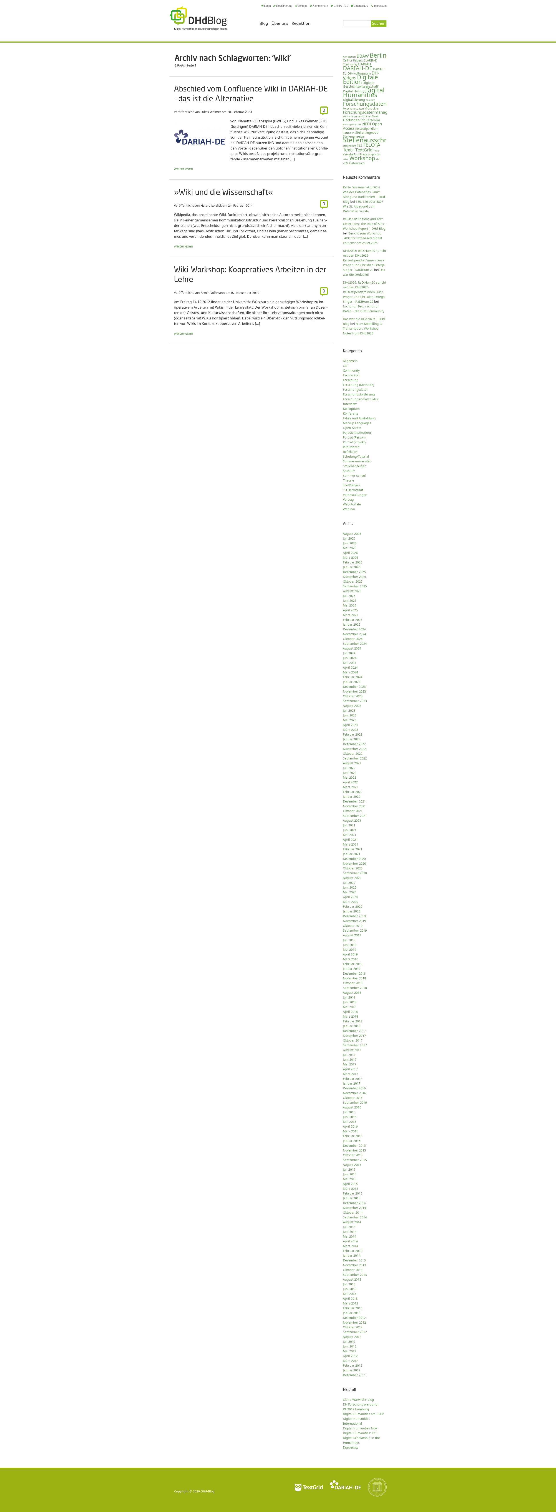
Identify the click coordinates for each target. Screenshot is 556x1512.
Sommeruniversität (357, 461)
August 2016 (352, 1107)
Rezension (348, 132)
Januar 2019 (351, 969)
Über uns (279, 23)
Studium (349, 471)
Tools (376, 150)
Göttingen (351, 120)
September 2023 (355, 701)
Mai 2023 (349, 720)
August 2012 (352, 1337)
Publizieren (351, 447)
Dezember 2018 (354, 973)
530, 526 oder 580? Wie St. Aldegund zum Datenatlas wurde (363, 206)
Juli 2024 (349, 653)
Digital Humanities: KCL (360, 1433)
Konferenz (373, 120)
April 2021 (350, 839)
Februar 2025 (352, 620)
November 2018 (354, 978)
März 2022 (350, 787)
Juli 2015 (349, 1169)
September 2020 (355, 873)
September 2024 (355, 643)
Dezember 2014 (354, 1203)
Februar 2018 (352, 1021)
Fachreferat (351, 375)
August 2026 (352, 534)
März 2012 (350, 1361)
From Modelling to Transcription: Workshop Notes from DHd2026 (362, 328)
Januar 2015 (351, 1198)
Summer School (354, 476)
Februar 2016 (352, 1136)
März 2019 (350, 959)
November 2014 (354, 1208)
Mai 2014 (349, 1236)
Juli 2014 (349, 1227)
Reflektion (350, 452)
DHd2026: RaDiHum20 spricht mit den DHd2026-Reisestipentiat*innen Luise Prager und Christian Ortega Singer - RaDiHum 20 (364, 292)
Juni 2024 (349, 658)
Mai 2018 (349, 1007)
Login (267, 6)
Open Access (352, 428)
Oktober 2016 (352, 1098)
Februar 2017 (352, 1079)
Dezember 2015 (354, 1145)
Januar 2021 (351, 854)
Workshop (362, 158)
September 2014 (355, 1217)
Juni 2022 (349, 773)
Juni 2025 (349, 600)
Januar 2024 (351, 682)
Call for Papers (353, 60)
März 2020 (350, 902)
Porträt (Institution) (357, 432)
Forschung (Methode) (358, 385)
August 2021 (352, 820)
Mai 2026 (349, 548)
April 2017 (350, 1069)
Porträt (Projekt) (354, 442)
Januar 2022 (351, 796)
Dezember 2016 (354, 1088)
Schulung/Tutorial (356, 456)
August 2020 (352, 878)
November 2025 (354, 577)
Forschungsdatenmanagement (371, 112)
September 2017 (355, 1045)
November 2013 (354, 1265)
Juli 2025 (349, 596)
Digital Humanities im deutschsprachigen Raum (198, 18)
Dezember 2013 (354, 1260)
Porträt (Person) (354, 437)
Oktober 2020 (352, 868)
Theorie (348, 480)
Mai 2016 (349, 1122)
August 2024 (352, 648)
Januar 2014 (351, 1255)
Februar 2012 (352, 1365)
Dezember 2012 (354, 1318)
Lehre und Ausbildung (359, 418)
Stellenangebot (366, 132)
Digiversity (350, 1447)
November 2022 (354, 749)
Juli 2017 (349, 1055)
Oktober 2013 (352, 1270)
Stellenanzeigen (354, 466)
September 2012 (355, 1332)
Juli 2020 (349, 883)
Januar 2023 (351, 739)
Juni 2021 (349, 830)
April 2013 (350, 1298)
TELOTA (371, 144)
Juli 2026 (349, 538)
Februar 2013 (352, 1308)
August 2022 (352, 763)
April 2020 (350, 897)
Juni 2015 (349, 1174)
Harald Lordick (211, 205)
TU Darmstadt (353, 490)
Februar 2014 (352, 1251)
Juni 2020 (349, 887)
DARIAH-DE (341, 6)
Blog (264, 23)
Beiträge (303, 6)
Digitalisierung (354, 99)
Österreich (357, 163)
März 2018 (350, 1016)
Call (345, 366)
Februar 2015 (352, 1193)
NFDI (366, 123)
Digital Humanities (364, 92)
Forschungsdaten (365, 103)
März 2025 (350, 615)
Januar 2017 (351, 1083)
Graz (375, 116)
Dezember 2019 (354, 916)
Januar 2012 (351, 1370)
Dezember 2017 (354, 1031)
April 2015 (350, 1184)
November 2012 (354, 1322)
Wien (346, 159)
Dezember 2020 (354, 859)
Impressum (380, 6)
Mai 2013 (349, 1294)
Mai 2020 (349, 892)
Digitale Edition (360, 79)
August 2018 (352, 992)
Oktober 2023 (352, 696)
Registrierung (284, 6)
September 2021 (355, 816)
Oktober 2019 (352, 926)
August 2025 (352, 591)
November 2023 (354, 691)
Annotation (349, 56)
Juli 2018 (349, 997)
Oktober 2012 (352, 1327)
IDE (363, 120)
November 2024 (354, 634)
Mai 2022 (349, 777)
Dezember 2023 (354, 687)
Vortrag (348, 499)
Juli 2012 (349, 1341)
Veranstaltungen (355, 495)
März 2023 (350, 730)
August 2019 (352, 935)
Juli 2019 (349, 940)
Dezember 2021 (354, 801)
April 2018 (350, 1012)
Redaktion (301, 23)
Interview (350, 404)
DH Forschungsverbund (360, 1404)
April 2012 (350, 1356)
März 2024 (350, 672)
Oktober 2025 (352, 581)
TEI (359, 145)
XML (378, 159)
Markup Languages (357, 423)
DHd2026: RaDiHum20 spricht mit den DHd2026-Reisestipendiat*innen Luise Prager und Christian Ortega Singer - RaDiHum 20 (364, 260)
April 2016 (350, 1126)
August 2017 (352, 1050)
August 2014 (352, 1222)
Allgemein (350, 361)
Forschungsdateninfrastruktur (361, 108)
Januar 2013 (351, 1313)
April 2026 (350, 553)
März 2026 (350, 557)
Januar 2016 (351, 1141)
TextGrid (363, 150)
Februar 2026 (352, 562)
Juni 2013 (349, 1289)
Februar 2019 (352, 964)
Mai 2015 (349, 1179)
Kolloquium (351, 409)
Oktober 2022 (352, 753)
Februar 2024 (352, 677)
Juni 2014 (349, 1232)
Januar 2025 (351, 624)
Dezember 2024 (354, 629)
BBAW (363, 56)
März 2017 (350, 1074)
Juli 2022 (349, 768)
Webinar (349, 509)
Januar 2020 (351, 911)
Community (351, 370)
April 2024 (350, 667)
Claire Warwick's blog (358, 1399)
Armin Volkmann (213, 293)
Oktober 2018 (352, 983)
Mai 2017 (349, 1064)
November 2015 (354, 1150)
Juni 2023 (349, 715)
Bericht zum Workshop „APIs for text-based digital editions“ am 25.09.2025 (362, 238)
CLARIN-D (370, 60)
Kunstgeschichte (352, 124)
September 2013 (355, 1275)
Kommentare (320, 6)
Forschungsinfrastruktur (357, 116)
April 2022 (350, 782)
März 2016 (350, 1131)
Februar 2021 (352, 849)
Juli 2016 (349, 1112)
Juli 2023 (349, 710)
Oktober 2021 (352, 811)
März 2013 (350, 1303)
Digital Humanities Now (360, 1428)
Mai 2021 (349, 835)
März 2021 (350, 844)
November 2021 (354, 806)
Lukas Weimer (211, 112)
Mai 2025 (349, 605)
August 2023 (352, 706)
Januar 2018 (351, 1026)
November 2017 (354, 1035)
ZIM (345, 163)
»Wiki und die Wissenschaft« (223, 192)
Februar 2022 (352, 792)
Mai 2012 (349, 1351)
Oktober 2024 (352, 639)
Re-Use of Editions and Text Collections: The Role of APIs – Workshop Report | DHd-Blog (364, 224)
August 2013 (352, 1279)
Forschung (350, 380)
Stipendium (349, 145)
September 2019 (355, 930)
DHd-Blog (208, 1491)
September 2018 (355, 988)
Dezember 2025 (354, 572)
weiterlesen (183, 168)
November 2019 (354, 921)
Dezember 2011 (354, 1375)
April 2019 (350, 954)
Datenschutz (361, 6)
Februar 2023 (352, 734)
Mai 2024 (349, 663)
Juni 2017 (349, 1059)
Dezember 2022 (354, 744)
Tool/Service (351, 485)
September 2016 (355, 1102)
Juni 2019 (349, 945)
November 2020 (354, 863)
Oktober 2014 (352, 1212)
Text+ (348, 149)
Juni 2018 (349, 1002)
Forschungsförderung (359, 394)
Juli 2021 (349, 825)
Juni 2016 (349, 1117)
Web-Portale (352, 504)
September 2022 (355, 758)
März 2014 (350, 1246)
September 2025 (355, 586)
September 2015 (355, 1160)
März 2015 (350, 1188)
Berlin (378, 55)
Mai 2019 (349, 949)
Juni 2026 (349, 543)
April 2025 (350, 610)
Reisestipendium (366, 129)
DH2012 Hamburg (356, 1409)
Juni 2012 (349, 1346)
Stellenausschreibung (375, 140)
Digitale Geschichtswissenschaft (360, 84)
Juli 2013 (349, 1284)
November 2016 (354, 1093)
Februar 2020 (352, 906)
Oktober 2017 (352, 1040)
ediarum (370, 99)
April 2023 (350, 725)
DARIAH (364, 64)
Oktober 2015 (352, 1155)
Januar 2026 (351, 567)
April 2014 (350, 1241)
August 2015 (352, 1165)
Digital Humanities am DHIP (363, 1414)
